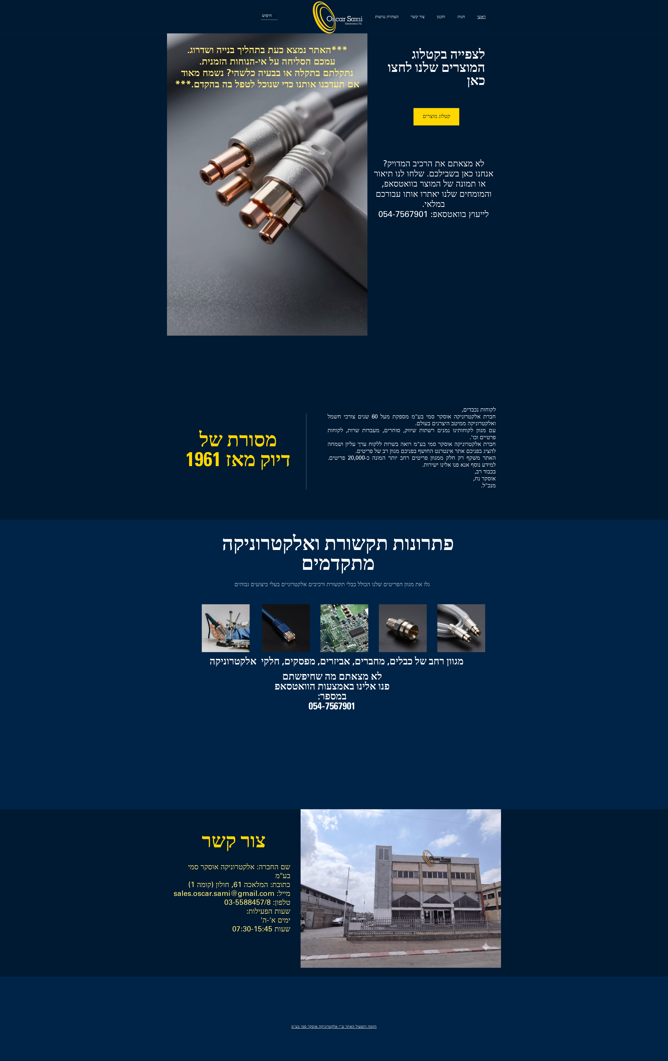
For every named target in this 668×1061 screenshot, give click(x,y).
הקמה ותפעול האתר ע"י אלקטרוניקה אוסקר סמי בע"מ (334, 1027)
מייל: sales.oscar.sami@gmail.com (232, 894)
